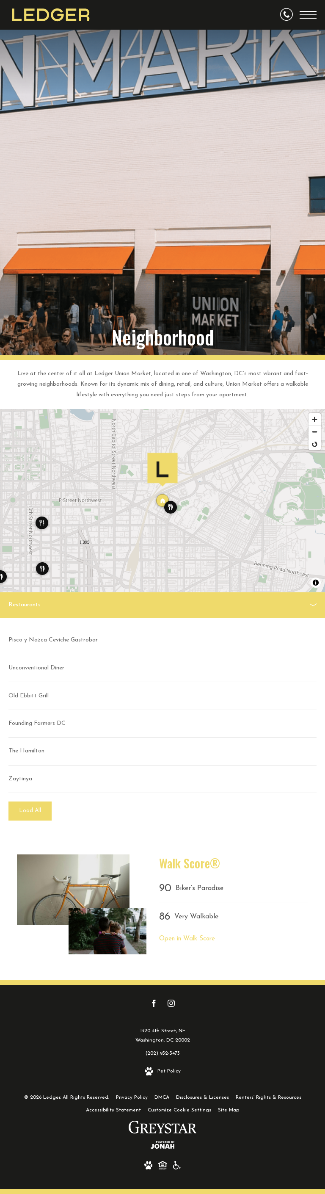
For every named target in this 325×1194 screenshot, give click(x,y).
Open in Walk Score (187, 939)
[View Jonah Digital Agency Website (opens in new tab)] (163, 1147)
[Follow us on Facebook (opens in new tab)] (154, 1005)
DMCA (161, 1097)
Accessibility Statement (113, 1110)
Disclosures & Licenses (202, 1097)
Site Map (228, 1110)
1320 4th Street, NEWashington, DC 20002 (162, 1035)
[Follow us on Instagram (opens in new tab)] (171, 1005)
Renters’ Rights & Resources (268, 1097)
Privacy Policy (132, 1097)
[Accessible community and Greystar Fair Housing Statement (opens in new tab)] (177, 1167)
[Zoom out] (314, 432)
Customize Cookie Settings (179, 1110)
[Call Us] (286, 15)
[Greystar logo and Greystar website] (163, 1129)
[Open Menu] (308, 15)
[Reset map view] (314, 444)
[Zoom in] (314, 419)
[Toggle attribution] (316, 583)
